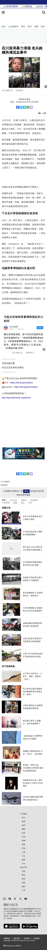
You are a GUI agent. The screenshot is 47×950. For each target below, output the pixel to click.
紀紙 (23, 871)
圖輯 (23, 886)
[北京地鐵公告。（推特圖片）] (23, 72)
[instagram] (4, 898)
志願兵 (24, 500)
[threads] (15, 898)
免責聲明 (27, 938)
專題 (23, 844)
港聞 (36, 26)
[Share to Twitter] (21, 107)
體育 (23, 875)
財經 (23, 833)
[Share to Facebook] (17, 107)
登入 (26, 491)
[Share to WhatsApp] (27, 107)
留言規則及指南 (4, 484)
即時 (23, 26)
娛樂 (23, 883)
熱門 (30, 26)
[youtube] (25, 898)
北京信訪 (13, 500)
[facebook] (10, 898)
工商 (23, 890)
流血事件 (34, 500)
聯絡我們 (17, 938)
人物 (23, 852)
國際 (23, 829)
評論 (23, 848)
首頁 (3, 26)
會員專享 (14, 26)
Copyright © (8, 940)
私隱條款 (37, 938)
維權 (15, 503)
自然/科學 (23, 867)
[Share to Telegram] (24, 107)
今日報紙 (23, 814)
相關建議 (7, 938)
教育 (23, 879)
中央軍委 (6, 503)
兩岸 (43, 26)
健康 (23, 860)
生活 (23, 856)
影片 (23, 818)
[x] (20, 898)
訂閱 (42, 491)
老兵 (23, 503)
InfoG (23, 837)
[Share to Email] (31, 107)
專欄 (23, 841)
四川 (30, 503)
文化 (23, 863)
